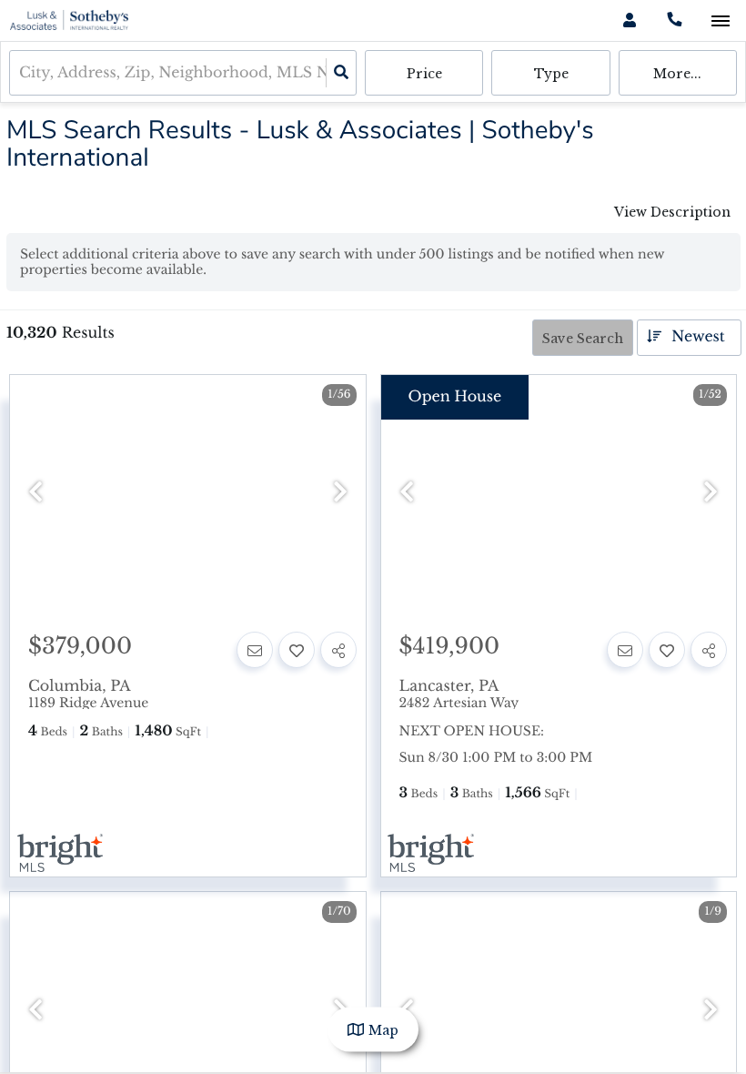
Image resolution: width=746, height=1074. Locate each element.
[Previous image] (35, 493)
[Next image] (340, 493)
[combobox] (21, 73)
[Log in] (629, 20)
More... (677, 74)
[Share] (338, 650)
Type (551, 74)
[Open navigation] (720, 21)
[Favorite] (296, 650)
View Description (672, 212)
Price (424, 74)
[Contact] (255, 650)
